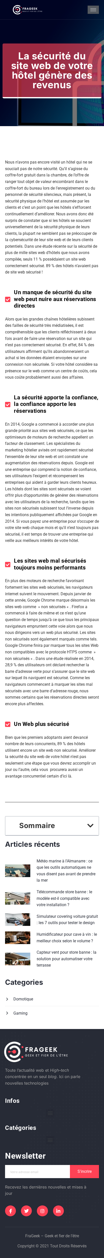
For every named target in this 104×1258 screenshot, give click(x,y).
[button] (90, 825)
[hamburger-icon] (93, 10)
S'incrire (84, 1171)
